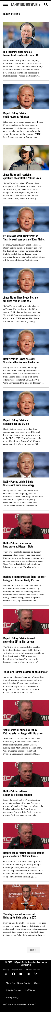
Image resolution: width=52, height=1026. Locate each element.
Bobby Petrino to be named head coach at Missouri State (18, 544)
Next (32, 950)
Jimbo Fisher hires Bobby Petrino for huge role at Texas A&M (20, 299)
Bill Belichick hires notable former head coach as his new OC (20, 53)
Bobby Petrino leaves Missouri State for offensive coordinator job (21, 360)
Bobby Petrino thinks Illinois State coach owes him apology (18, 483)
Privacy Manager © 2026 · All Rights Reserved (21, 970)
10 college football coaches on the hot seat (25, 671)
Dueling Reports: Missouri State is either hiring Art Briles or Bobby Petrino (24, 578)
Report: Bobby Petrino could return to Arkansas (16, 114)
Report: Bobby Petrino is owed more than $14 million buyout (19, 639)
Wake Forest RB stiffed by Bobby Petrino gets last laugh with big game (22, 731)
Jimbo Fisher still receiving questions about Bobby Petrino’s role (22, 176)
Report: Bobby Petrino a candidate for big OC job (16, 421)
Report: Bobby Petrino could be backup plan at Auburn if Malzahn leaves (23, 854)
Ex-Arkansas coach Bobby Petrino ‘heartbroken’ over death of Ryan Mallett (24, 237)
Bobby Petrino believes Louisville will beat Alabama (17, 792)
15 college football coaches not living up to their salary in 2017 (19, 915)
